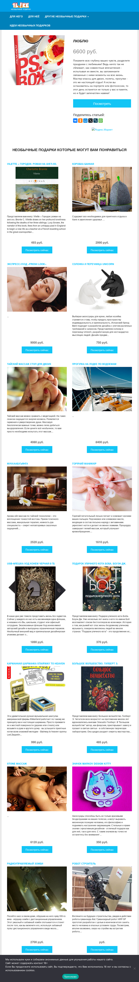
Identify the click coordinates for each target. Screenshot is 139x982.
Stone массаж (17, 763)
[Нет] (134, 968)
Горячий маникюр (84, 463)
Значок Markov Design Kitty (91, 763)
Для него (16, 16)
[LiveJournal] (95, 120)
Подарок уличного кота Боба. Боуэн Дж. (99, 563)
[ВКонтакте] (75, 120)
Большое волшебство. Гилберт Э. (95, 663)
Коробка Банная (83, 164)
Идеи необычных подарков (30, 25)
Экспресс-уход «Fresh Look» (26, 264)
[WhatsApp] (100, 120)
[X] (90, 120)
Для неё (33, 16)
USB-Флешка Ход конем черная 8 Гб (31, 563)
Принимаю (70, 976)
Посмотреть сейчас (37, 250)
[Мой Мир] (85, 120)
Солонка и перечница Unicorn (93, 264)
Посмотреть (102, 103)
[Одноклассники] (80, 120)
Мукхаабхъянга (17, 463)
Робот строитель (84, 863)
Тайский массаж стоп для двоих (29, 364)
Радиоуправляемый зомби (25, 863)
